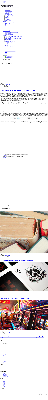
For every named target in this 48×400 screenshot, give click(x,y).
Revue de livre (8, 39)
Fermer (1, 398)
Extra (6, 53)
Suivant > (4, 157)
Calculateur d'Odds (8, 42)
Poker (4, 2)
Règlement (7, 24)
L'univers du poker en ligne (10, 22)
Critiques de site (8, 37)
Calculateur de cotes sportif (10, 45)
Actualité (4, 373)
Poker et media (8, 12)
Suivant (4, 354)
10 (3, 353)
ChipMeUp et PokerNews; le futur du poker (18, 90)
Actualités (4, 9)
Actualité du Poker (6, 366)
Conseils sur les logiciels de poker (11, 27)
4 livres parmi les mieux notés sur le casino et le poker (16, 260)
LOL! (4, 381)
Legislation (7, 13)
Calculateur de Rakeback (9, 43)
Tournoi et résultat (8, 11)
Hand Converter (8, 44)
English (10, 57)
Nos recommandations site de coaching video (13, 36)
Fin (3, 355)
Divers (6, 16)
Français (11, 56)
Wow (4, 384)
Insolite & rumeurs (8, 14)
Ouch (4, 386)
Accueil (4, 1)
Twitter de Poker (8, 20)
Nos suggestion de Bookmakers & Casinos (13, 38)
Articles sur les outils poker (10, 41)
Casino (6, 18)
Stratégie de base (8, 25)
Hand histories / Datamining (10, 51)
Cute (4, 385)
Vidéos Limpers (8, 30)
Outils (4, 40)
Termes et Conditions (7, 390)
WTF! (4, 383)
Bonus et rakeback (6, 368)
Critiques (4, 35)
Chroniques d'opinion (9, 15)
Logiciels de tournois (9, 47)
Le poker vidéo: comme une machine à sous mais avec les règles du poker (22, 337)
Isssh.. (4, 382)
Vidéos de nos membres (9, 28)
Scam (6, 52)
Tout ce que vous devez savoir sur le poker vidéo (14, 298)
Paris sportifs (7, 17)
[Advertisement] (24, 74)
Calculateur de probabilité (10, 48)
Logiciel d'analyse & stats (10, 46)
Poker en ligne (7, 10)
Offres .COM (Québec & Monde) (11, 32)
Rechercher (5, 59)
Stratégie (4, 21)
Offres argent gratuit (9, 34)
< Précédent (5, 155)
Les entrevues (7, 19)
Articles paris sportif (9, 26)
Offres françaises (8, 33)
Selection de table (8, 49)
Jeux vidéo (5, 374)
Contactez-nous (6, 391)
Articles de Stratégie (9, 23)
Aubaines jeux (5, 376)
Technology (5, 375)
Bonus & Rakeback (6, 31)
